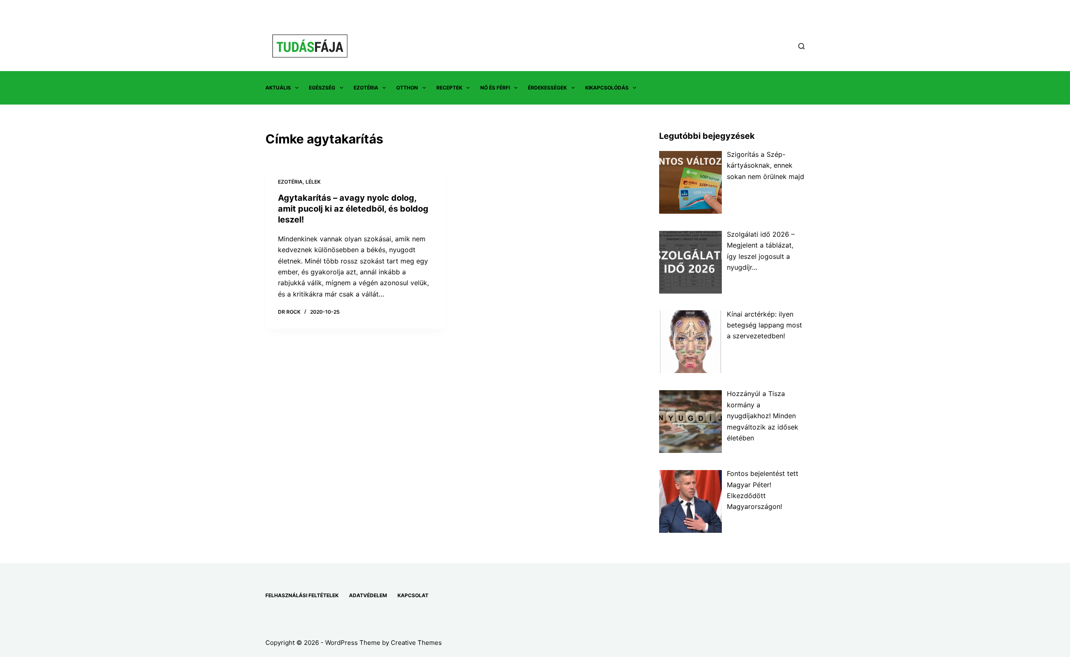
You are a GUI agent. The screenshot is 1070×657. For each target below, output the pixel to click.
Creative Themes (416, 643)
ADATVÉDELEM (368, 595)
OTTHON (407, 87)
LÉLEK (313, 182)
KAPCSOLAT (412, 595)
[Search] (801, 46)
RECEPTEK (449, 87)
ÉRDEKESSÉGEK (547, 87)
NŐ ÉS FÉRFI (495, 87)
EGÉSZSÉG (322, 87)
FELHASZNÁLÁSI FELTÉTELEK (302, 595)
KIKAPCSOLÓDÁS (607, 87)
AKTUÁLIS (278, 87)
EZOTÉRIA (366, 87)
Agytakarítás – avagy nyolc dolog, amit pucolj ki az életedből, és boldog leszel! (353, 209)
